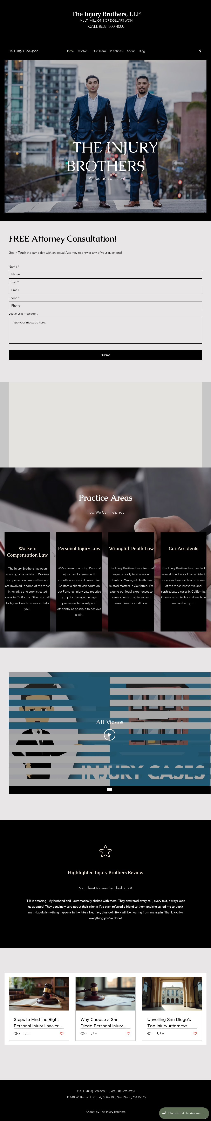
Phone (13, 297)
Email (12, 282)
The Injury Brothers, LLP (106, 14)
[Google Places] (200, 51)
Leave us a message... (23, 313)
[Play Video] (109, 735)
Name (13, 266)
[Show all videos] (109, 790)
